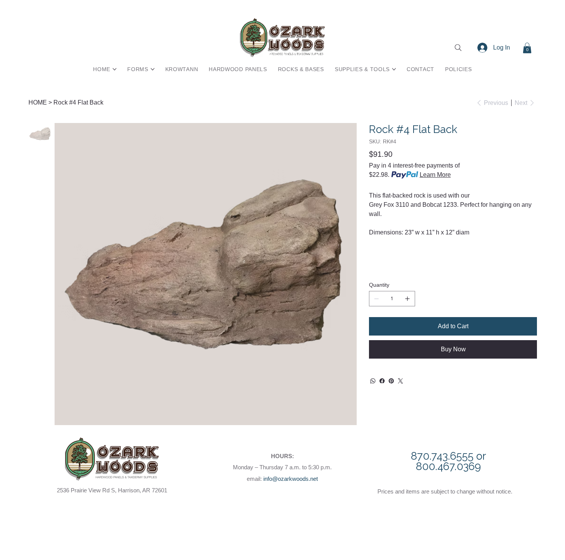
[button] (527, 48)
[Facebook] (382, 381)
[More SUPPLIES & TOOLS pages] (394, 69)
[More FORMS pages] (153, 69)
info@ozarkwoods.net (290, 478)
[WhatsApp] (373, 381)
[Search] (458, 48)
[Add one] (407, 298)
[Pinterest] (391, 381)
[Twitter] (400, 381)
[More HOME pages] (114, 69)
